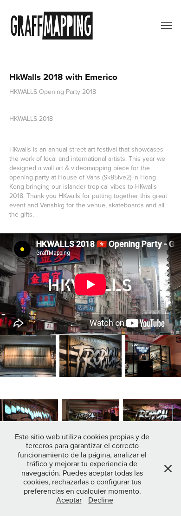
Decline (100, 500)
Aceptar (69, 500)
